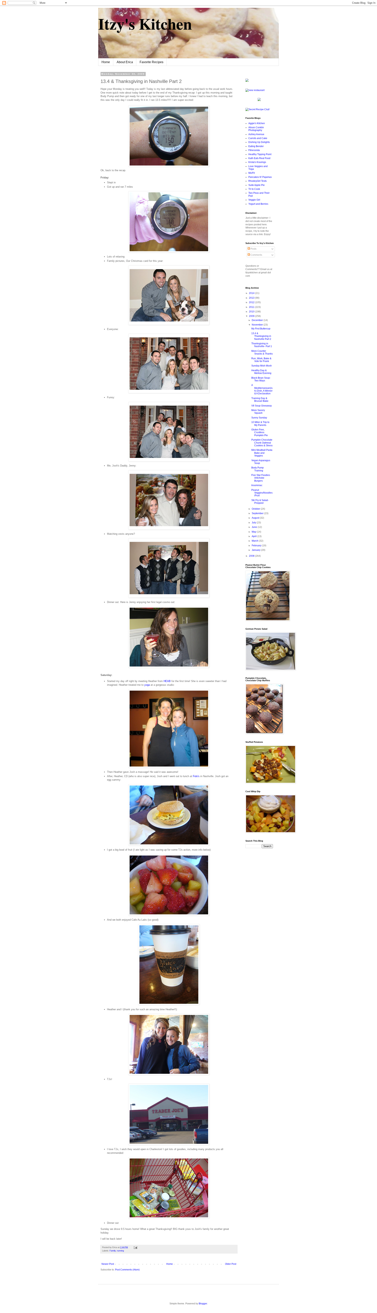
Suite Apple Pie (256, 185)
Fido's (196, 776)
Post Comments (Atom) (127, 1269)
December (258, 320)
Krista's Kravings (257, 162)
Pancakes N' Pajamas (260, 177)
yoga (147, 684)
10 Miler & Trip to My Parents (260, 423)
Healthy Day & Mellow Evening (261, 372)
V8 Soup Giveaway (261, 405)
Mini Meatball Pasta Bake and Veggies (261, 453)
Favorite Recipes (151, 62)
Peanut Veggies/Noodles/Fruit (262, 493)
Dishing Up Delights (259, 142)
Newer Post (108, 1264)
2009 (252, 316)
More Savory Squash (258, 411)
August (256, 517)
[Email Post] (135, 1247)
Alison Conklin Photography (256, 129)
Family (113, 1250)
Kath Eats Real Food (259, 158)
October (256, 508)
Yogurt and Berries (258, 204)
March (255, 540)
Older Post (230, 1264)
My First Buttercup (260, 328)
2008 (252, 556)
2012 (252, 302)
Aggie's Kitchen (256, 123)
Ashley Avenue (256, 134)
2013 (252, 297)
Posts (253, 248)
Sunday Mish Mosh (261, 365)
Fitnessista (254, 150)
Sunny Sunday (259, 417)
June (255, 527)
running (120, 1250)
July (254, 522)
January (256, 550)
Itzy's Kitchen (145, 23)
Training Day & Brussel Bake (259, 399)
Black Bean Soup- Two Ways (261, 379)
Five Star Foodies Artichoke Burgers (260, 478)
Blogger (203, 1303)
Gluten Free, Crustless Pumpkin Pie (259, 432)
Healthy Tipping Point (259, 154)
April (254, 536)
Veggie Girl (254, 199)
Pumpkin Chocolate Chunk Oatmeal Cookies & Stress (262, 442)
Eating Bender (256, 146)
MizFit (251, 173)
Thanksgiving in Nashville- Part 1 (261, 345)
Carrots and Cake (257, 138)
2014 (252, 293)
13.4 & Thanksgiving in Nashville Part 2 (261, 336)
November (258, 324)
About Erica (125, 62)
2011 (252, 307)
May (254, 531)
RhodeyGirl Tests (257, 181)
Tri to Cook (254, 189)
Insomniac (256, 485)
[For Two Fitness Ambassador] (247, 81)
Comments (256, 255)
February (257, 545)
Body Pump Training (257, 469)
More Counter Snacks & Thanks (262, 352)
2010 (252, 311)
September (258, 513)
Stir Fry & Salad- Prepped (260, 501)
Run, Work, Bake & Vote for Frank (261, 360)
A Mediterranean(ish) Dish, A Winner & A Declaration (262, 389)
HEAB (167, 681)
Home (106, 62)
